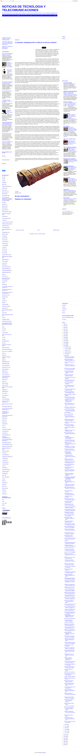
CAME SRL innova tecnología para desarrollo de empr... (69, 443)
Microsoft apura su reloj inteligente (68, 646)
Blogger (44, 752)
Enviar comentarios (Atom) (40, 233)
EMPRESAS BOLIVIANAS (7, 256)
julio (65, 355)
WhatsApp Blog (66, 177)
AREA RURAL (4, 195)
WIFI (3, 484)
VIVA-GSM (41, 15)
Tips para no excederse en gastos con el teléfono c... (69, 648)
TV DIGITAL (4, 462)
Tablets (3, 423)
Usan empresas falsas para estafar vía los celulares (7, 54)
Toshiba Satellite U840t (68, 414)
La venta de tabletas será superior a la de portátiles (69, 441)
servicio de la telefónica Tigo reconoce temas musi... (69, 610)
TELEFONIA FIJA (5, 442)
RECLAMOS (4, 372)
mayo (66, 726)
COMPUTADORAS (5, 223)
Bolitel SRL (4, 206)
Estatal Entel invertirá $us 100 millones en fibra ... (69, 513)
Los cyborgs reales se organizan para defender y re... (70, 456)
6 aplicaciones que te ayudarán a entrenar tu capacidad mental (6, 38)
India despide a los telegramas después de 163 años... (69, 633)
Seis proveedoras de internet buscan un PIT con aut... (70, 539)
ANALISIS (4, 190)
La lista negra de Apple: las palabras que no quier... (69, 485)
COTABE (4, 236)
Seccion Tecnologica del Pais (67, 317)
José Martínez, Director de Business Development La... (69, 470)
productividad (4, 365)
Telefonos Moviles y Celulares (69, 147)
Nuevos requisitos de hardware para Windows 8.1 (69, 416)
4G (2, 178)
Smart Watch (4, 395)
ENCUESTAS (4, 259)
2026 (65, 324)
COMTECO (4, 225)
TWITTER (4, 467)
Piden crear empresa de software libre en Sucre (69, 564)
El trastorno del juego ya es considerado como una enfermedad (72, 168)
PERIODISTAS (5, 363)
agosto (66, 353)
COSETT (4, 234)
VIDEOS (3, 473)
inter (3, 317)
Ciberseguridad (5, 218)
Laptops (3, 332)
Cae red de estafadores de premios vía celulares (7, 142)
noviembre (67, 348)
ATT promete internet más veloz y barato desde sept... (69, 386)
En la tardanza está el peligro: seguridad (68, 621)
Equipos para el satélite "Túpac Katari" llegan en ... (70, 425)
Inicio (39, 230)
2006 (65, 744)
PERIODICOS (4, 361)
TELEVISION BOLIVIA (6, 448)
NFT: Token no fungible (6, 351)
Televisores (4, 451)
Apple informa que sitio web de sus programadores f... (69, 593)
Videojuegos (4, 471)
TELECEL (4, 433)
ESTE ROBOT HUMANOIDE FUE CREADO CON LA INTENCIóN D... (69, 478)
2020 (65, 334)
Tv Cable (4, 460)
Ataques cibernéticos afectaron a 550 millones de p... (69, 690)
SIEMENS (4, 389)
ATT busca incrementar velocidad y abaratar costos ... (68, 372)
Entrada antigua (56, 230)
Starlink (3, 420)
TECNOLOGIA (5, 429)
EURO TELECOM (5, 266)
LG (2, 337)
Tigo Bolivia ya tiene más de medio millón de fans (69, 462)
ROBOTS (4, 383)
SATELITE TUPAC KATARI (7, 386)
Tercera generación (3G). (7, 90)
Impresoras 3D (5, 306)
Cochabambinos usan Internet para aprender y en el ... (69, 718)
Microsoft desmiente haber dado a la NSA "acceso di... (69, 651)
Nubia (3, 359)
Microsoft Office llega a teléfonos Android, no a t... (69, 360)
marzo (66, 729)
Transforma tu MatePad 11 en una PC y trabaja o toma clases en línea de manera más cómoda (7, 43)
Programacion (66, 189)
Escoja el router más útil (6, 133)
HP (2, 298)
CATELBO (4, 216)
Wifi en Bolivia (66, 197)
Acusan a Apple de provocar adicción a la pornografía (69, 643)
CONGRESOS (5, 232)
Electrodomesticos (5, 254)
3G (2, 177)
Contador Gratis (5, 512)
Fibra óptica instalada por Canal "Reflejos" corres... (69, 392)
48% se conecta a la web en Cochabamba (69, 722)
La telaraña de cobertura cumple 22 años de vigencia (69, 474)
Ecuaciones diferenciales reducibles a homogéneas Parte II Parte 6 (72, 160)
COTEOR (4, 245)
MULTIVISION (5, 347)
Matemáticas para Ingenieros (69, 158)
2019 (65, 335)
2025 (65, 325)
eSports (3, 263)
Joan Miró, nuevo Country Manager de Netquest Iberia (69, 639)
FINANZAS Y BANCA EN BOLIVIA (70, 91)
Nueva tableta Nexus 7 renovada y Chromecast (69, 494)
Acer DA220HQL (67, 412)
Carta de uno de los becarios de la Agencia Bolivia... (70, 662)
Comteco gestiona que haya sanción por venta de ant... (70, 510)
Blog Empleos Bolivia (67, 101)
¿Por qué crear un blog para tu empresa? (69, 567)
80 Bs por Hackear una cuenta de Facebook (9, 64)
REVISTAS (4, 379)
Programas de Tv (5, 367)
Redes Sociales (5, 374)
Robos (3, 381)
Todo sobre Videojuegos (68, 166)
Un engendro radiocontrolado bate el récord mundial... (69, 437)
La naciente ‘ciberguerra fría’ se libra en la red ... (69, 390)
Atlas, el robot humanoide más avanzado (69, 515)
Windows (4, 488)
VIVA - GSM (4, 477)
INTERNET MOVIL (5, 321)
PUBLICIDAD (4, 369)
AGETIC (3, 188)
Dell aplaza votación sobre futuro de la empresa (69, 625)
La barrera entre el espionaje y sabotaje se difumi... (70, 572)
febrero (66, 731)
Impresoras (4, 304)
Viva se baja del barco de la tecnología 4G (69, 687)
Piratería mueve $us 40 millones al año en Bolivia (69, 450)
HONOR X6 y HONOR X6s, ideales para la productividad (7, 47)
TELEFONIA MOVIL (6, 444)
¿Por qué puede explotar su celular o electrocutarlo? (69, 590)
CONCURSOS (5, 227)
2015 (65, 342)
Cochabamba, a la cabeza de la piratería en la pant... (69, 447)
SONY (3, 418)
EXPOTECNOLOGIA (6, 270)
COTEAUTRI (4, 241)
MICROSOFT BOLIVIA (6, 344)
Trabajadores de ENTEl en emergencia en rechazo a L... (69, 581)
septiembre (67, 351)
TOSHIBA (4, 458)
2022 (65, 330)
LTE (3, 339)
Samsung (4, 385)
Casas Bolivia (66, 126)
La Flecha (64, 319)
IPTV (3, 328)
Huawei (3, 300)
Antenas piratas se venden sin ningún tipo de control (69, 524)
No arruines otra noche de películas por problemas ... (70, 637)
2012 (65, 734)
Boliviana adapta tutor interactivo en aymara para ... (70, 694)
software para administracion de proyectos (5, 412)
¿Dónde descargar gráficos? (69, 676)
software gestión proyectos (7, 403)
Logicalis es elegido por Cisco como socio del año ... (69, 712)
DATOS (3, 249)
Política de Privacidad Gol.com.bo (69, 83)
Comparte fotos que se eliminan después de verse (70, 546)
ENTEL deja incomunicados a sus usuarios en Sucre (69, 369)
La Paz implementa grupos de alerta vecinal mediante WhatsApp (72, 179)
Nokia (3, 355)
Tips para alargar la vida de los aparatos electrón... (69, 628)
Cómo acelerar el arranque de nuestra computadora (69, 410)
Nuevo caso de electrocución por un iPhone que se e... (70, 605)
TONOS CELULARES (6, 456)
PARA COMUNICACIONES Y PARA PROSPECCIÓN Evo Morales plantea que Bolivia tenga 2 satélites (7, 124)
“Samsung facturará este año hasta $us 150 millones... (70, 543)
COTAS (35, 15)
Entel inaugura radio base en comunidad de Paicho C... (70, 613)
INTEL (3, 312)
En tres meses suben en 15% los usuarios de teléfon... (69, 601)
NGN (3, 353)
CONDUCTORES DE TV (7, 229)
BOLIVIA (3, 207)
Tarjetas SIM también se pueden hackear (69, 522)
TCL (3, 425)
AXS (23, 15)
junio (66, 724)
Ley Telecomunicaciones (7, 334)
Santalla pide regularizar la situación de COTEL (69, 420)
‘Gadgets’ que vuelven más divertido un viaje (69, 431)
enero (66, 732)
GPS (3, 282)
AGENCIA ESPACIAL (6, 186)
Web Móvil (4, 482)
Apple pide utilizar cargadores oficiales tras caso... (69, 481)
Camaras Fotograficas (6, 213)
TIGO (46, 15)
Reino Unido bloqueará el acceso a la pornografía (69, 527)
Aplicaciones (4, 191)
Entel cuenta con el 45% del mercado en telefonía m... (69, 598)
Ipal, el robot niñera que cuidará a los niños (9, 71)
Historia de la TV (5, 295)
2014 (65, 343)
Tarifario (63, 38)
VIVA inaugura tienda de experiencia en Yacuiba (69, 533)
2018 (65, 337)
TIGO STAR (4, 454)
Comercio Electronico (6, 222)
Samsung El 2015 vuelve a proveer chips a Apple (69, 667)
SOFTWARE (4, 399)
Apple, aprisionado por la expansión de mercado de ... (69, 433)
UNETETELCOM (5, 469)
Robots (9, 15)
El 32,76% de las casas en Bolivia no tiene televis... (69, 357)
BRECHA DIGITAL (5, 211)
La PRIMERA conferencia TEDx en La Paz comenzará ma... (69, 400)
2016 (65, 340)
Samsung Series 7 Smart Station (9, 111)
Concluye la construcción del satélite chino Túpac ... (69, 507)
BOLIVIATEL (4, 209)
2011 (65, 736)
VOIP (3, 480)
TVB (3, 465)
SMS (3, 397)
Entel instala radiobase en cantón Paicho (69, 465)
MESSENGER (4, 341)
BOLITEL (4, 204)
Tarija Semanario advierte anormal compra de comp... (69, 684)
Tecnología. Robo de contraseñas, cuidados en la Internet (7, 101)
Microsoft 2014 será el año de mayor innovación (69, 381)
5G (2, 180)
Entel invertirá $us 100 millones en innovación (69, 505)
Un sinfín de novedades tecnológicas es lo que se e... (69, 561)
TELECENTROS (5, 434)
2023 (65, 329)
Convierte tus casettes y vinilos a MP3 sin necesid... (69, 700)
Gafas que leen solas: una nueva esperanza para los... (69, 404)
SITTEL (3, 393)
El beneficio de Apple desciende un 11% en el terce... (69, 518)
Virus (3, 475)
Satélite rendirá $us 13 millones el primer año (69, 460)
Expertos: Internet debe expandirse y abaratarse (69, 698)
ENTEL (50, 15)
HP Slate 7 (66, 540)
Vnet (3, 478)
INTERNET (18, 15)
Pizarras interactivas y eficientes (68, 570)
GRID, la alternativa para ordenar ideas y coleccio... (69, 499)
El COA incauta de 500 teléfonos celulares (68, 375)
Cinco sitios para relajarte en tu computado (69, 665)
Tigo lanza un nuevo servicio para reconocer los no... (69, 408)
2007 (65, 743)
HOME (4, 15)
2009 (65, 739)
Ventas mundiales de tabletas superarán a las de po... (69, 575)
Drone (3, 252)
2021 (65, 332)
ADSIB (3, 182)
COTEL (31, 15)
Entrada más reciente (20, 230)
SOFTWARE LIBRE (6, 406)
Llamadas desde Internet (69, 547)
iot (2, 327)
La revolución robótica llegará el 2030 (68, 502)
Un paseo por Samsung (68, 622)
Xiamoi (3, 491)
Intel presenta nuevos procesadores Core (68, 536)
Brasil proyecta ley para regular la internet (68, 681)
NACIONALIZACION (6, 349)
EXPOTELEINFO (5, 272)
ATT (27, 15)
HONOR (55, 15)
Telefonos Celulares (6, 446)
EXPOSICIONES (5, 268)
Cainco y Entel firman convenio (68, 491)
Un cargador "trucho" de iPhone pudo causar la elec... (69, 655)
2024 (65, 327)
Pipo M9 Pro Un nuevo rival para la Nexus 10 (69, 558)
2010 (65, 738)
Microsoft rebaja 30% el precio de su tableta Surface (68, 708)
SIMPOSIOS (4, 391)
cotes (3, 247)
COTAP (3, 237)
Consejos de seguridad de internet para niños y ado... (70, 585)
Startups (3, 421)
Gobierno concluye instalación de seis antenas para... (68, 658)
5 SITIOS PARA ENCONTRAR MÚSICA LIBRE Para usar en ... (69, 615)
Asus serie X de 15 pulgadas (69, 552)
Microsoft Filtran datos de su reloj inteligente (69, 674)
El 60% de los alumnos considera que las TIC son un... (69, 554)
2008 (65, 741)
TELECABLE (4, 431)
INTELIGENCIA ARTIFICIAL (7, 314)
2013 (65, 345)
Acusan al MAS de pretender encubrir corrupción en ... (69, 607)
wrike (3, 490)
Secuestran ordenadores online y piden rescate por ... (69, 530)
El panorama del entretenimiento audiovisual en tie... (68, 452)
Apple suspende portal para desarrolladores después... (70, 579)
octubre (66, 350)
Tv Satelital (4, 464)
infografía (4, 308)
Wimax (3, 486)
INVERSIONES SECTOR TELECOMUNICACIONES (7, 324)
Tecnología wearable (67, 82)
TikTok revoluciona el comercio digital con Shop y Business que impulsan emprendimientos (72, 116)
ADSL (3, 184)
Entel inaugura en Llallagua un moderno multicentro (7, 82)
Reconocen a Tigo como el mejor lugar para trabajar (69, 398)
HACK (13, 15)
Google (3, 280)
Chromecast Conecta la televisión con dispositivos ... (69, 365)
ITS (2, 330)
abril (65, 727)
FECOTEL (4, 276)
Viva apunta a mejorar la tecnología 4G (69, 468)
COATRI (3, 220)
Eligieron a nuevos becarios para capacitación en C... (69, 630)
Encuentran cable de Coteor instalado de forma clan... (69, 596)
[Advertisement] (38, 26)
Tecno (3, 427)
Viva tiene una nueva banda (69, 618)
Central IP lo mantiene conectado (68, 383)
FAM (3, 274)
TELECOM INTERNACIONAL (5, 437)
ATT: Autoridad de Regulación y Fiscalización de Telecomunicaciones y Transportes (7, 199)
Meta (3, 342)
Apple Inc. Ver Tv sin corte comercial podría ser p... (69, 588)
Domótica (4, 250)
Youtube (3, 493)
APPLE (3, 193)
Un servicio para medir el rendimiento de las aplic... (69, 550)
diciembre (67, 347)
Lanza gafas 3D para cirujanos (68, 497)
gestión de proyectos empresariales (6, 279)
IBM (3, 302)
